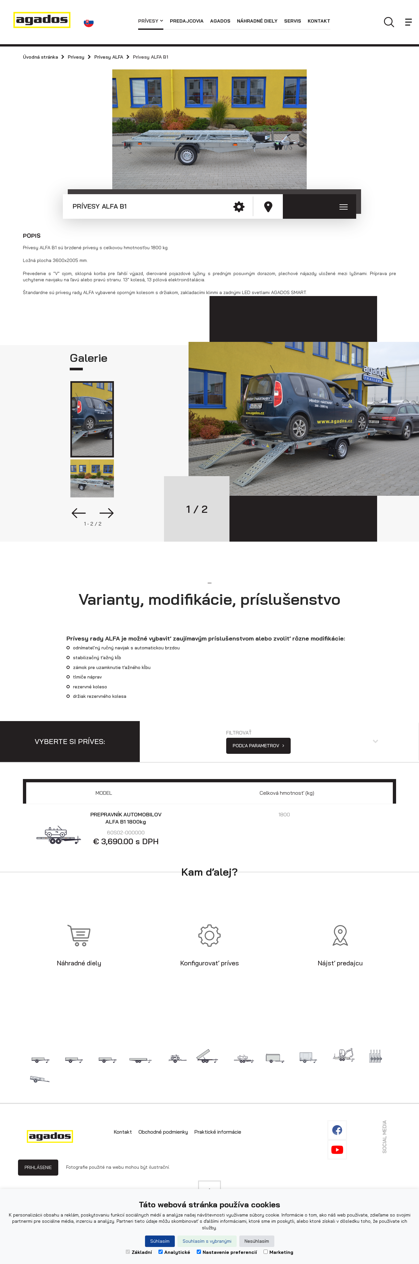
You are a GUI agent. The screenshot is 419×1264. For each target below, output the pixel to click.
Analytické (177, 1252)
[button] (90, 22)
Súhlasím (160, 1241)
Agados (220, 21)
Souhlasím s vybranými (207, 1241)
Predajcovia (187, 21)
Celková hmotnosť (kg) (287, 793)
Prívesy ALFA (108, 57)
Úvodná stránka (40, 57)
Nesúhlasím (257, 1241)
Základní (142, 1252)
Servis (292, 21)
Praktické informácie (217, 1132)
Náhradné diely (257, 21)
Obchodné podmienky (163, 1132)
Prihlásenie (38, 1167)
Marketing (281, 1252)
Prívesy (148, 21)
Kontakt (319, 21)
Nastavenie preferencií (230, 1252)
